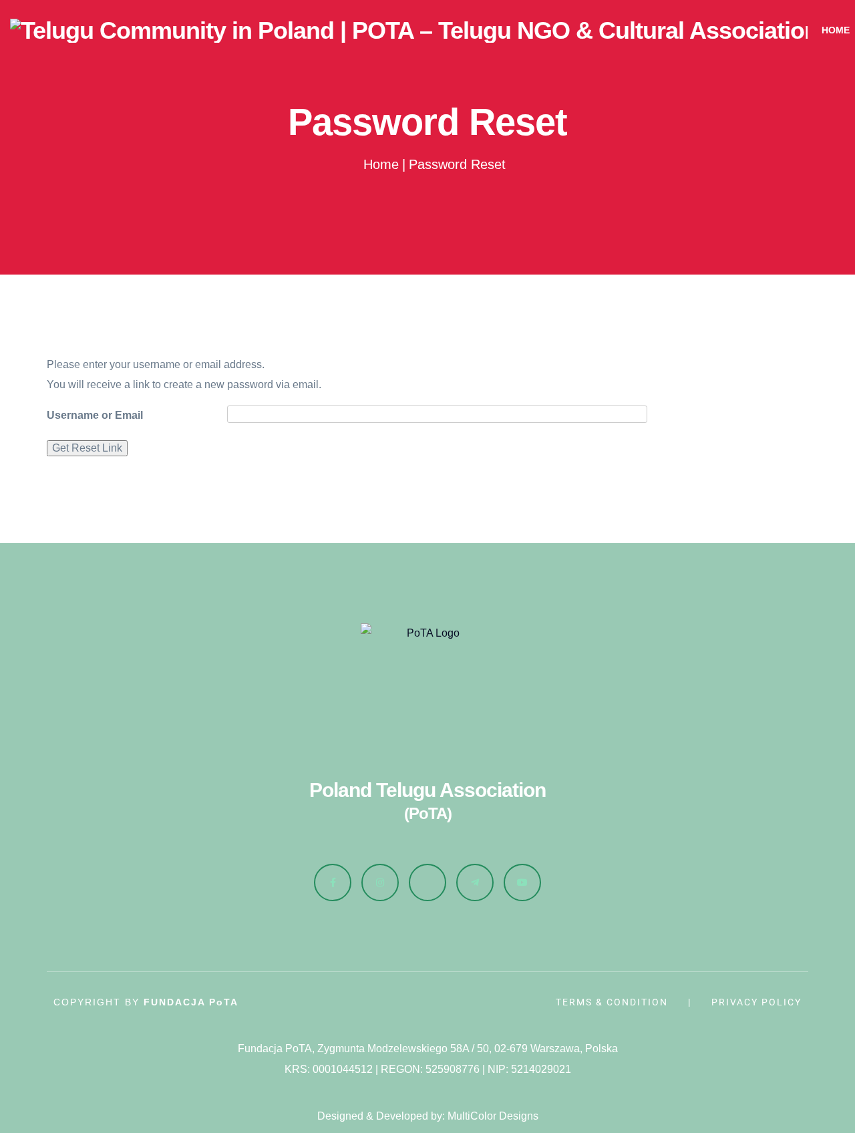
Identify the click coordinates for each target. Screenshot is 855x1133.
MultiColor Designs (493, 1116)
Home (381, 164)
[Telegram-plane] (475, 882)
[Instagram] (380, 882)
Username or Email (95, 415)
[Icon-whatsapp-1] (427, 882)
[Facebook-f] (332, 882)
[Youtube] (522, 882)
